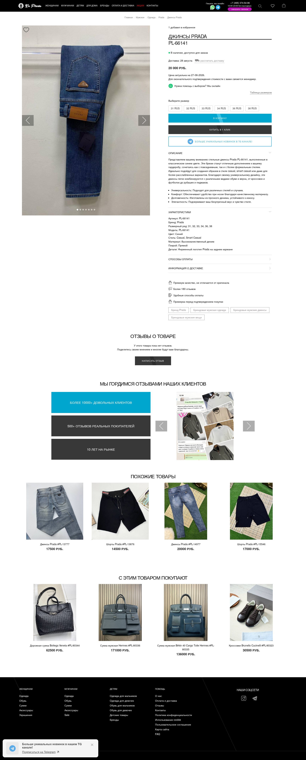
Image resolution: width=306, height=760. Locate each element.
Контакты (160, 710)
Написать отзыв (153, 360)
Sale (66, 715)
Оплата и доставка (166, 700)
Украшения (25, 715)
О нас (158, 696)
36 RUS (237, 108)
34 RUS (221, 108)
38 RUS (252, 108)
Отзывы (159, 705)
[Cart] (283, 6)
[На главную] (29, 6)
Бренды (114, 719)
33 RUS (206, 108)
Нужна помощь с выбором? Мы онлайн (197, 86)
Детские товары (119, 715)
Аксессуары (26, 710)
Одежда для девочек (122, 700)
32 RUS (190, 108)
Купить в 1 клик (219, 129)
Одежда (24, 696)
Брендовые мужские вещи (186, 317)
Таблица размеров (261, 92)
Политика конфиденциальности (173, 715)
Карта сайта (162, 729)
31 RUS (175, 108)
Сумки (23, 705)
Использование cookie (168, 719)
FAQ (157, 734)
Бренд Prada (178, 310)
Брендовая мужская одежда (209, 310)
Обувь (22, 700)
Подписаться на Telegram (39, 752)
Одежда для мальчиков (123, 696)
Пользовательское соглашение (173, 724)
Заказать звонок (239, 9)
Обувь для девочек (121, 710)
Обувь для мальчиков (122, 705)
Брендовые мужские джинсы (250, 310)
